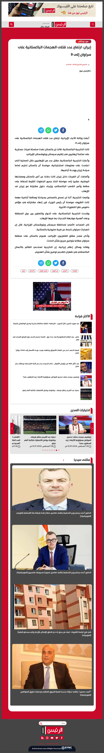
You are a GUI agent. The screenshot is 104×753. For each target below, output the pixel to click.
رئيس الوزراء (43, 271)
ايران (23, 271)
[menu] (92, 24)
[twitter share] (56, 130)
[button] (58, 450)
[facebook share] (63, 130)
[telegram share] (41, 130)
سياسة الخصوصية (52, 744)
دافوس (65, 271)
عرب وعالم (83, 41)
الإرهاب (74, 271)
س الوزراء (55, 271)
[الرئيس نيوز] (52, 730)
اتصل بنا (40, 744)
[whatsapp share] (48, 130)
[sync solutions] (67, 748)
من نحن (63, 744)
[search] (11, 24)
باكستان (32, 271)
